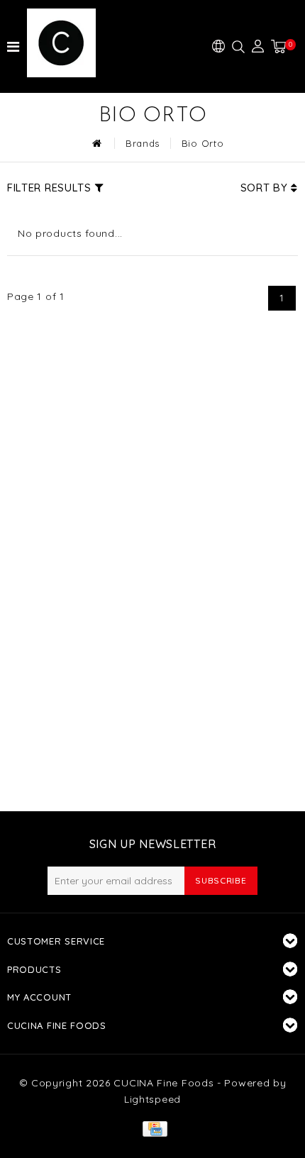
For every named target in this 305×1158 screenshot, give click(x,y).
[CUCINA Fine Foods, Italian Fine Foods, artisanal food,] (69, 43)
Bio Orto (203, 143)
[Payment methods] (152, 1127)
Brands (143, 143)
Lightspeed (152, 1099)
